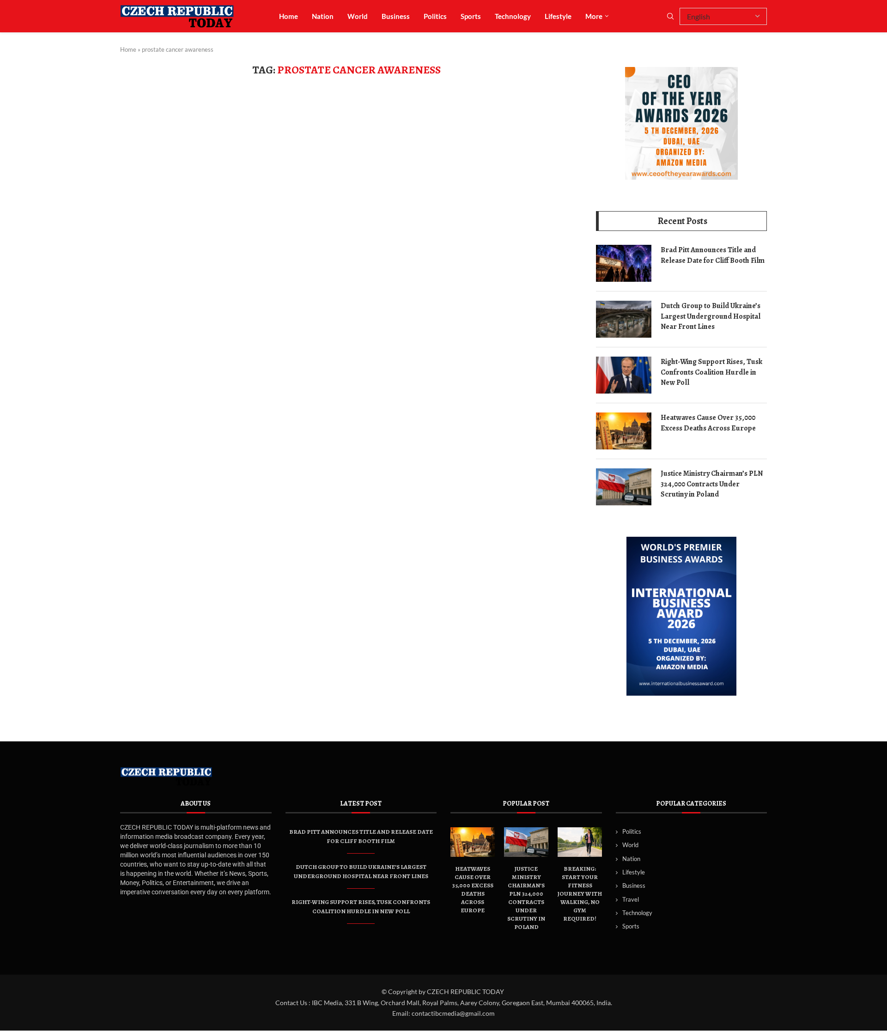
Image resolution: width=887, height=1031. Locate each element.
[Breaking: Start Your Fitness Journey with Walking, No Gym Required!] (580, 842)
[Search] (670, 17)
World (357, 16)
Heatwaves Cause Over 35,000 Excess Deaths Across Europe (708, 422)
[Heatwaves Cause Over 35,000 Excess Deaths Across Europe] (623, 430)
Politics (435, 16)
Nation (323, 16)
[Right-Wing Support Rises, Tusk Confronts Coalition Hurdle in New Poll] (623, 375)
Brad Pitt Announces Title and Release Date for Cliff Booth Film (713, 255)
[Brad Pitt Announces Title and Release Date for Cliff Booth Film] (623, 263)
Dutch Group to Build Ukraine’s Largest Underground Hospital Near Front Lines (710, 316)
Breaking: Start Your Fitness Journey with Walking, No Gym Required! (580, 893)
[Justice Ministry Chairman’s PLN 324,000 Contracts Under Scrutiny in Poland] (623, 486)
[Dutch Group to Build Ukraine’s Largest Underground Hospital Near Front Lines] (623, 319)
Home (288, 16)
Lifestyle (558, 16)
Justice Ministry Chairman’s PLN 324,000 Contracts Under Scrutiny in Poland (712, 483)
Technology (513, 16)
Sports (471, 16)
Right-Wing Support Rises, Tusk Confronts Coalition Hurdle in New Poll (711, 372)
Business (396, 16)
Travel (630, 899)
